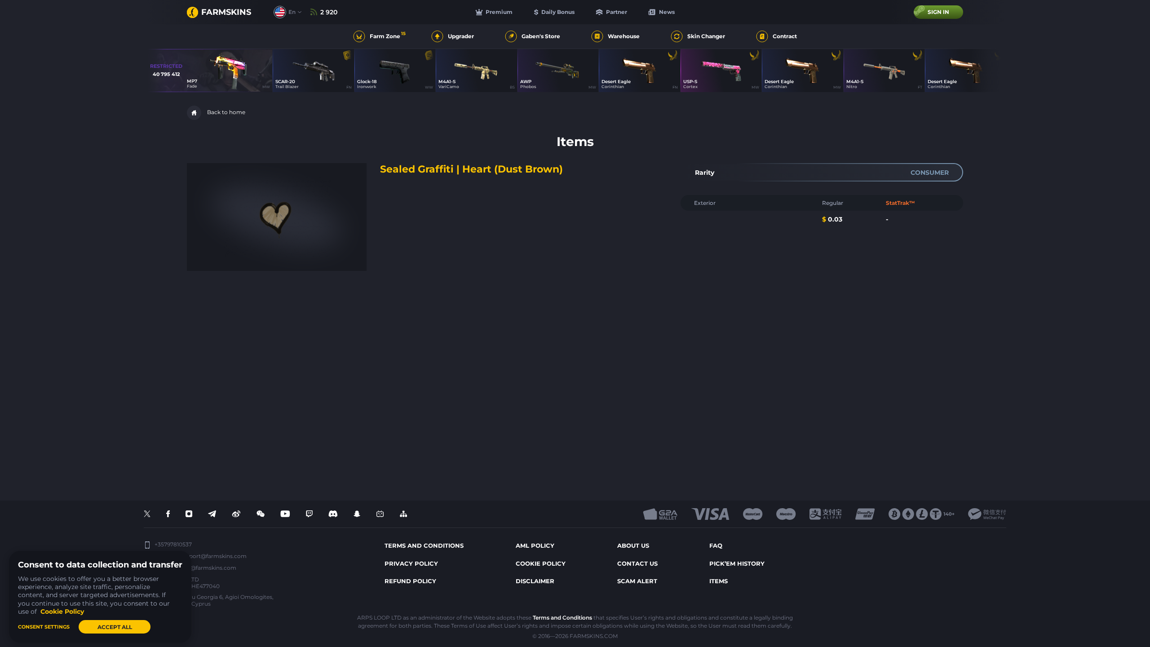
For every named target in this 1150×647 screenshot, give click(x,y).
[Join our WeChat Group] (261, 514)
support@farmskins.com (213, 556)
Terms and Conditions (562, 617)
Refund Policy (410, 581)
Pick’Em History (737, 563)
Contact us (637, 563)
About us (633, 545)
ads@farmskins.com (208, 567)
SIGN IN (938, 12)
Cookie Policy (541, 563)
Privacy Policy (411, 563)
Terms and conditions (424, 545)
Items (718, 581)
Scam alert (637, 581)
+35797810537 (173, 544)
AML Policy (535, 545)
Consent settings (44, 627)
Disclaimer (535, 581)
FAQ (715, 545)
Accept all (114, 627)
